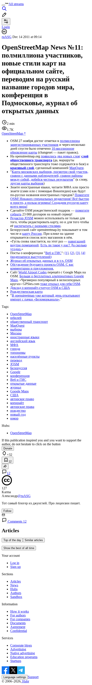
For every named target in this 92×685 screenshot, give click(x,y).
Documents (18, 623)
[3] (78, 253)
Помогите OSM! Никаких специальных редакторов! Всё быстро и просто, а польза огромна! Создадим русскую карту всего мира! (49, 200)
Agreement (17, 627)
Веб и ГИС (53, 253)
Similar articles (34, 540)
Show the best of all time (18, 548)
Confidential (18, 631)
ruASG (7, 37)
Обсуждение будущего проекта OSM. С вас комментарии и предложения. (42, 266)
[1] (66, 253)
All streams (16, 4)
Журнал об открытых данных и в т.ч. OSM (41, 260)
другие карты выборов (26, 183)
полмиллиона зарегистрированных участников (45, 142)
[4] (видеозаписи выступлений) (47, 255)
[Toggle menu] (3, 5)
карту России (32, 233)
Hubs (14, 589)
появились (48, 156)
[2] (72, 253)
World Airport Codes (32, 272)
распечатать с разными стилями (37, 226)
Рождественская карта (26, 291)
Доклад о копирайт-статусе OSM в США (40, 288)
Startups (15, 661)
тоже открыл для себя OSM (60, 284)
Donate (7, 448)
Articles (15, 581)
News (14, 585)
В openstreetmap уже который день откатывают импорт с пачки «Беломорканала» (45, 297)
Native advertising (22, 653)
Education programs (23, 657)
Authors (15, 593)
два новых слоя (68, 156)
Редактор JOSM (21, 218)
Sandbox (16, 597)
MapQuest (76, 168)
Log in (14, 563)
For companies (20, 619)
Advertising (18, 649)
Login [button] (6, 27)
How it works (19, 611)
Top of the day (12, 540)
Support (33, 677)
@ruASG (24, 496)
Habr (25, 681)
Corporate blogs (21, 645)
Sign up (15, 567)
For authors (18, 615)
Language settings (14, 677)
